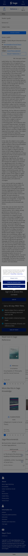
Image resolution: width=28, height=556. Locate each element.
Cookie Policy (20, 274)
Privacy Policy (13, 274)
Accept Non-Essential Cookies (14, 282)
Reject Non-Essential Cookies (14, 286)
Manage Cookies (14, 278)
